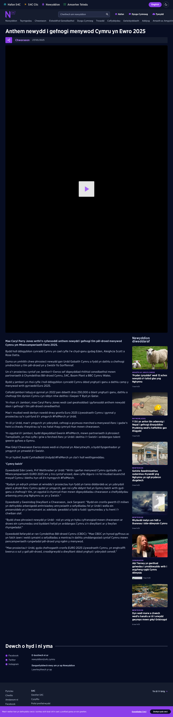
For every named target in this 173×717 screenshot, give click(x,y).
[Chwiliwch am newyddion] (107, 14)
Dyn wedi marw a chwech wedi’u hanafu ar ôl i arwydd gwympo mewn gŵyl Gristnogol (149, 616)
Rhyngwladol (139, 418)
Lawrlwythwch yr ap (42, 669)
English (155, 4)
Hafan (121, 14)
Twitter (12, 660)
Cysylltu (35, 699)
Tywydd (160, 14)
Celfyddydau (113, 21)
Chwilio (9, 695)
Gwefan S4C (37, 695)
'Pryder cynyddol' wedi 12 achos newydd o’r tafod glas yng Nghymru (149, 378)
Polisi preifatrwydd (40, 703)
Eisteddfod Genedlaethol (61, 21)
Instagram (14, 664)
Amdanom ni (11, 699)
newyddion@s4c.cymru (43, 659)
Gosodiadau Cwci (139, 712)
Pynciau (9, 691)
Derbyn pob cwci (160, 712)
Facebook (14, 655)
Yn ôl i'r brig (158, 691)
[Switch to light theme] (166, 4)
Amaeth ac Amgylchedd (143, 372)
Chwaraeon (40, 21)
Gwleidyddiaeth (131, 21)
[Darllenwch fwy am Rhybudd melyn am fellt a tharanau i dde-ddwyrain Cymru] (150, 502)
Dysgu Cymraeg (140, 14)
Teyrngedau (26, 21)
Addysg (146, 21)
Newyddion (11, 21)
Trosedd (100, 21)
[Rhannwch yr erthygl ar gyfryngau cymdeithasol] (8, 40)
